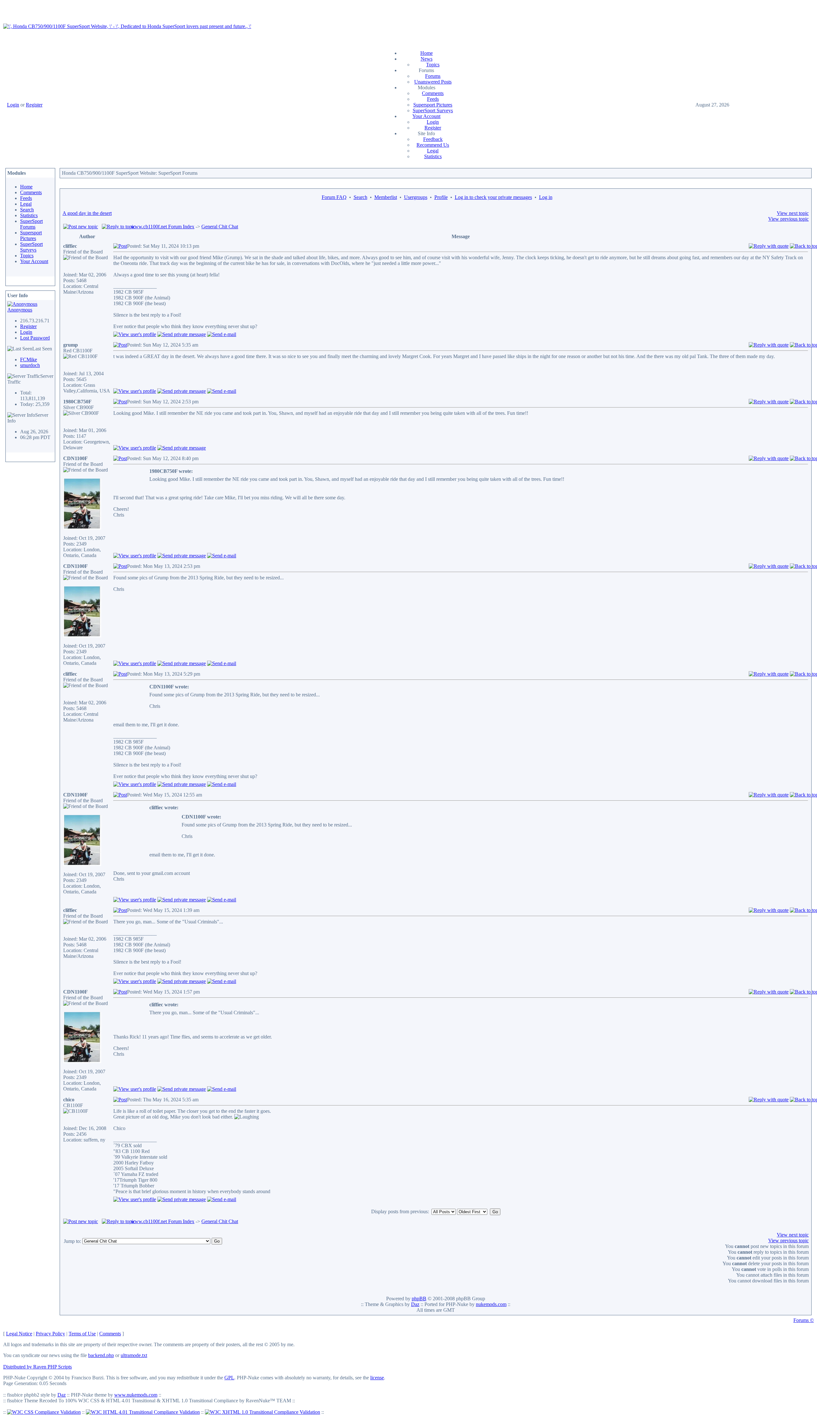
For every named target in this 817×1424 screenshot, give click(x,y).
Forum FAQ (334, 197)
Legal (432, 150)
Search (27, 209)
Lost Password (35, 338)
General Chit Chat (219, 226)
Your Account (426, 116)
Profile (441, 197)
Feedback (433, 139)
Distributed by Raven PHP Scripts (37, 1366)
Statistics (433, 156)
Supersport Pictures (432, 104)
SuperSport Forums (31, 224)
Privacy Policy (50, 1333)
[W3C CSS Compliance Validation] (44, 1412)
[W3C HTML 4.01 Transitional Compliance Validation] (143, 1412)
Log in (545, 197)
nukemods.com (491, 1304)
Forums (432, 76)
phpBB (419, 1298)
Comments (433, 93)
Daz (415, 1304)
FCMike (28, 359)
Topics (432, 64)
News (426, 59)
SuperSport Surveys (433, 110)
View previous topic (788, 219)
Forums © (803, 1320)
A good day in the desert (87, 213)
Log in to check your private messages (493, 197)
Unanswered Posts (433, 81)
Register (34, 104)
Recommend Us (432, 145)
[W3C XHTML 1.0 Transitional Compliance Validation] (262, 1412)
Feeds (433, 99)
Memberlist (385, 197)
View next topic (793, 213)
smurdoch (30, 365)
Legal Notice (19, 1333)
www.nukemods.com (135, 1395)
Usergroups (415, 197)
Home (426, 53)
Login (13, 104)
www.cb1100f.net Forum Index (162, 226)
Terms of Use (82, 1333)
